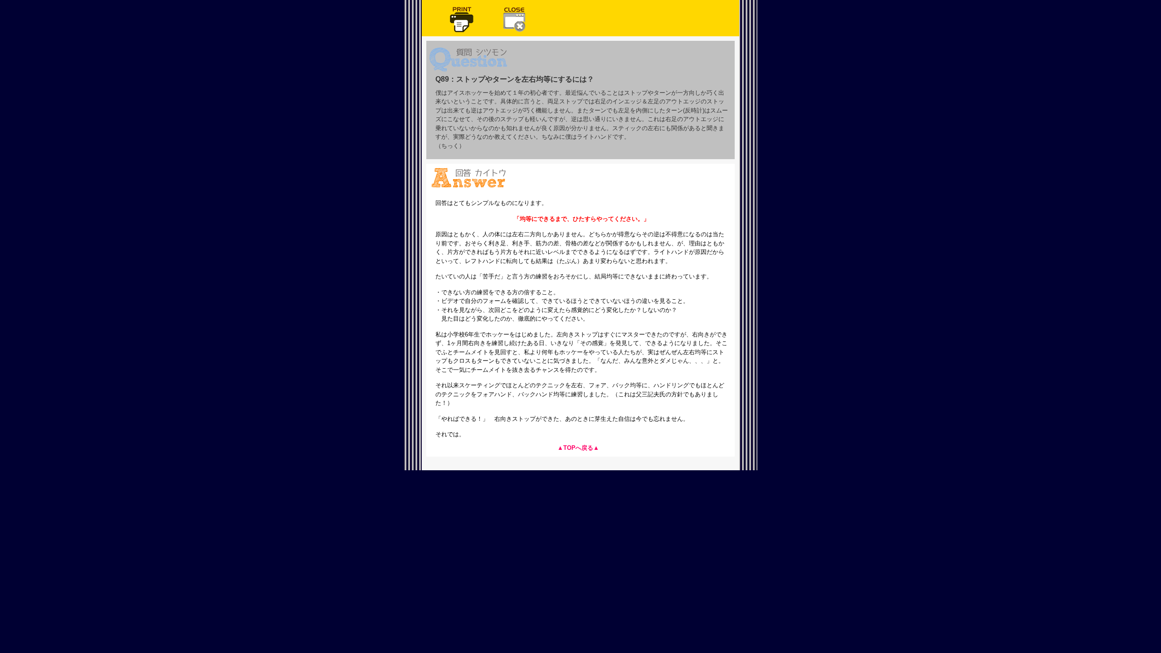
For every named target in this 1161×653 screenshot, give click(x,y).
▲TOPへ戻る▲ (578, 447)
